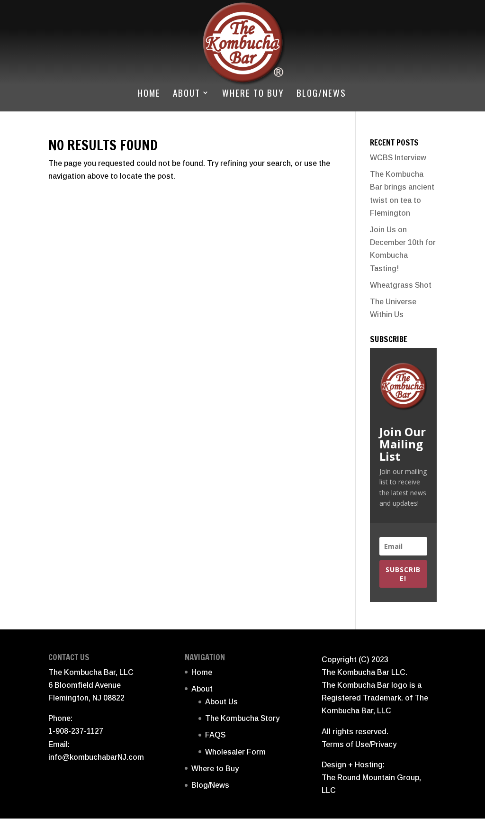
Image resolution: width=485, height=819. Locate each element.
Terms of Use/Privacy (359, 744)
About (186, 94)
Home (149, 94)
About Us (221, 702)
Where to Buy (253, 94)
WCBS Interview (398, 158)
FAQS (215, 735)
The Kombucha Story (242, 718)
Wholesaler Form (235, 752)
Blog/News (321, 94)
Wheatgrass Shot (400, 285)
